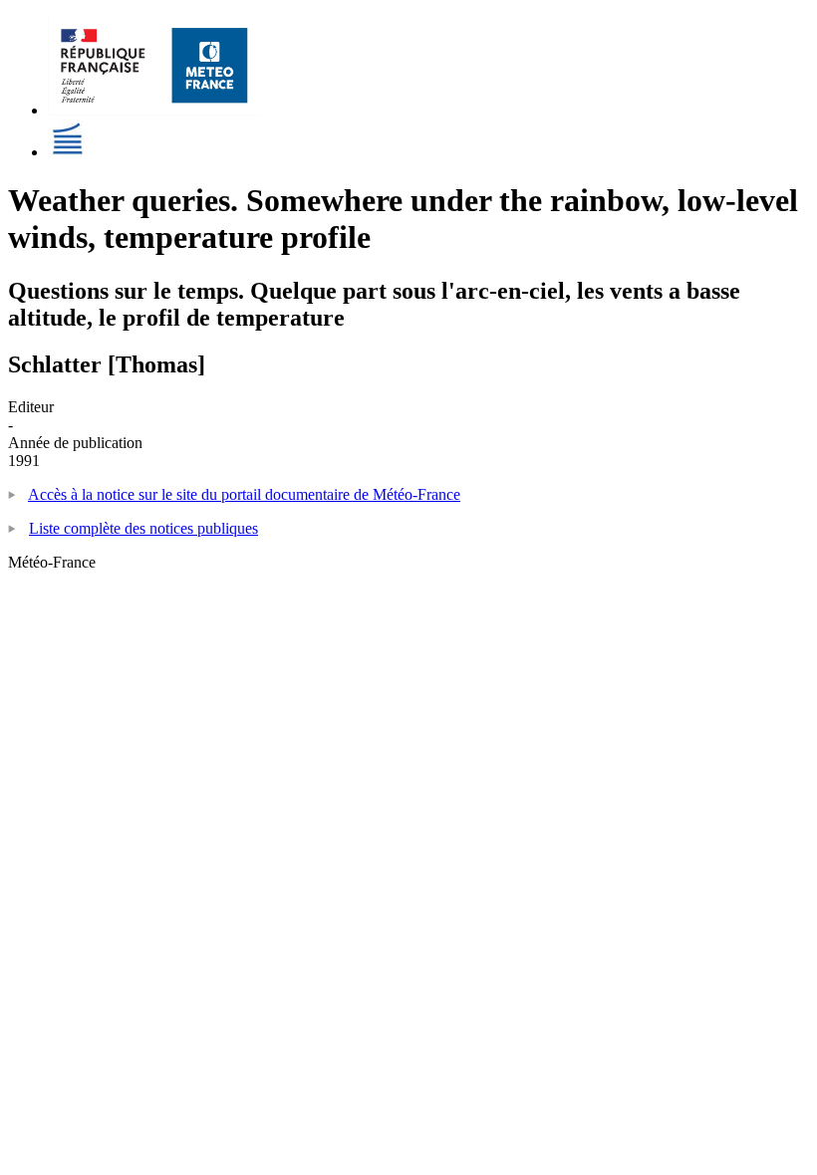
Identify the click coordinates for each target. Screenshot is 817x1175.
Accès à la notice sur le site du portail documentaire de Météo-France (244, 494)
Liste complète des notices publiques (143, 528)
